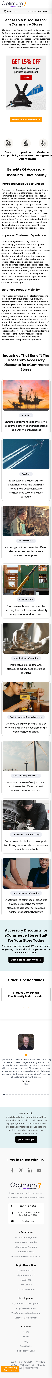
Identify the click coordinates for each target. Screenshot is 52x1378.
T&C (20, 1368)
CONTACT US (31, 1368)
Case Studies (26, 1346)
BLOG (13, 1362)
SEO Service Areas (26, 1289)
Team (26, 1332)
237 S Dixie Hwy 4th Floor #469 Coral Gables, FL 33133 (28, 1214)
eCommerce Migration (26, 1237)
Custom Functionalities (26, 1242)
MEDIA (14, 1365)
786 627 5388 (13, 11)
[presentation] (23, 1007)
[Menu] (47, 4)
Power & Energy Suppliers (26, 776)
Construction (26, 599)
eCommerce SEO (26, 1270)
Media (26, 1336)
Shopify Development (26, 1308)
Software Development (26, 1317)
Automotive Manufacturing (26, 834)
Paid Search (26, 1284)
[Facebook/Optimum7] (12, 1170)
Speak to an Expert (40, 11)
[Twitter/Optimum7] (21, 1170)
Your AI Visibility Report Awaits (10, 1368)
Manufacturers (26, 541)
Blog (26, 1341)
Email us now (28, 1221)
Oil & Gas (26, 415)
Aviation (26, 474)
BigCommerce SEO (26, 1275)
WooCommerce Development (26, 1313)
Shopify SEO (26, 1280)
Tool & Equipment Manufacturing (26, 717)
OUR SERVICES (25, 1362)
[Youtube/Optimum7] (39, 1170)
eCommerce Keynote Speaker (26, 1256)
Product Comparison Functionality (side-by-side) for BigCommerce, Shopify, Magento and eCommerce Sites (26, 994)
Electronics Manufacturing (26, 893)
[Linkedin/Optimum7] (30, 1170)
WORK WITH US (27, 1365)
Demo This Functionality (26, 119)
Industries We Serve (26, 1350)
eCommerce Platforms (26, 1247)
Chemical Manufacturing (26, 658)
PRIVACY (41, 1365)
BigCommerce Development (26, 1303)
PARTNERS (40, 1362)
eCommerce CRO (26, 1251)
